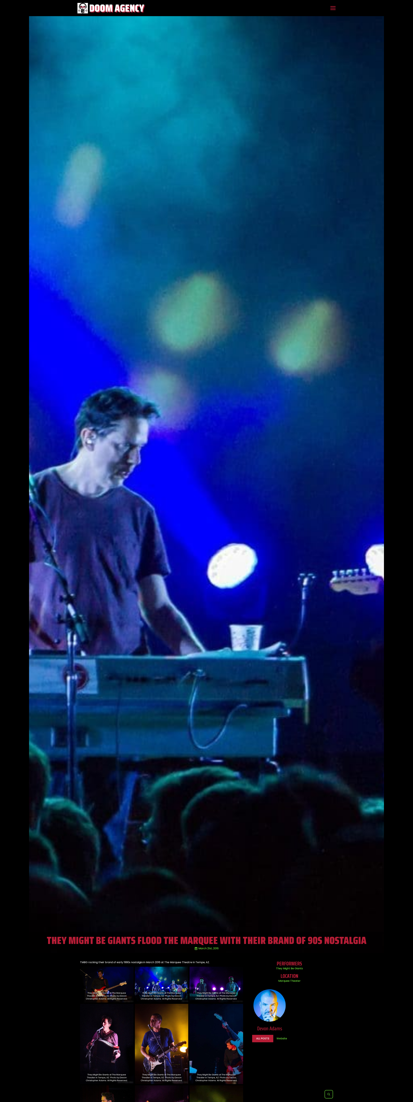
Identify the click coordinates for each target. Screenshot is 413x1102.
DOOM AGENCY (116, 8)
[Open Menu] (333, 8)
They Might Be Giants (289, 968)
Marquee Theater (289, 981)
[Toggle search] (329, 1094)
